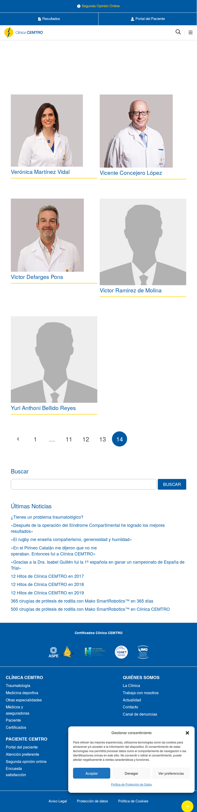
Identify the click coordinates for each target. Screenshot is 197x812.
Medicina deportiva (22, 693)
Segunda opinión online (26, 762)
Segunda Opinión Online (101, 6)
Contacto (130, 707)
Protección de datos (92, 801)
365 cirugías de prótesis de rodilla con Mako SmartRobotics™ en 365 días (82, 601)
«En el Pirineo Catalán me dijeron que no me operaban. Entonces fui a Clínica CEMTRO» (54, 550)
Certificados (16, 728)
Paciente (13, 721)
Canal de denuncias (140, 715)
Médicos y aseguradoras (17, 710)
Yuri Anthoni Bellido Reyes (43, 407)
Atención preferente (22, 755)
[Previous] (18, 439)
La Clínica (131, 686)
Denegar (131, 773)
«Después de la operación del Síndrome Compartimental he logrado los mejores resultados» (88, 528)
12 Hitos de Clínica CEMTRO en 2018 (47, 584)
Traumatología (18, 686)
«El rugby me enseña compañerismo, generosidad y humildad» (71, 539)
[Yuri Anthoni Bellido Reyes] (54, 359)
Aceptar (92, 773)
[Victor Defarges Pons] (47, 235)
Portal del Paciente (150, 19)
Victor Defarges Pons (37, 276)
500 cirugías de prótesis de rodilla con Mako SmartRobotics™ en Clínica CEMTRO (90, 609)
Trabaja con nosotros (141, 693)
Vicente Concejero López (131, 172)
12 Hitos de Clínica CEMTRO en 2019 (47, 592)
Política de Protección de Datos (131, 784)
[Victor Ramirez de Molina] (143, 242)
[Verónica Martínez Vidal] (47, 130)
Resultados (51, 19)
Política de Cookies (133, 801)
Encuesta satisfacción (16, 772)
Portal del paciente (22, 747)
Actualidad (132, 700)
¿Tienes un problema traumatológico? (47, 517)
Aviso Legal (58, 801)
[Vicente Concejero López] (136, 131)
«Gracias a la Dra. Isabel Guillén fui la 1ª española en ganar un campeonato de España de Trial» (98, 565)
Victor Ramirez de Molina (131, 290)
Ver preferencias (171, 773)
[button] (187, 732)
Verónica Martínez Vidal (40, 171)
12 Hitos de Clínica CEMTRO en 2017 (47, 576)
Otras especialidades (24, 700)
